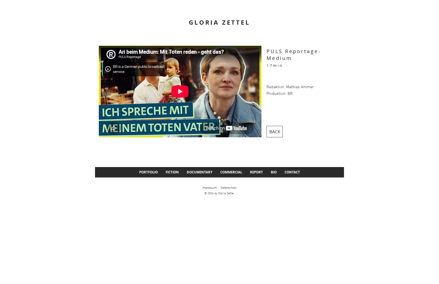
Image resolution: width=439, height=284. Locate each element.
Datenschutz (229, 188)
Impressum (209, 188)
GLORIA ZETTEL (219, 22)
